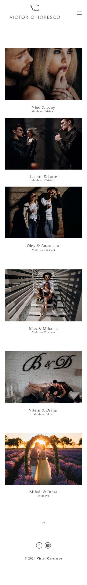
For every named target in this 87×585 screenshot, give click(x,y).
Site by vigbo (43, 573)
